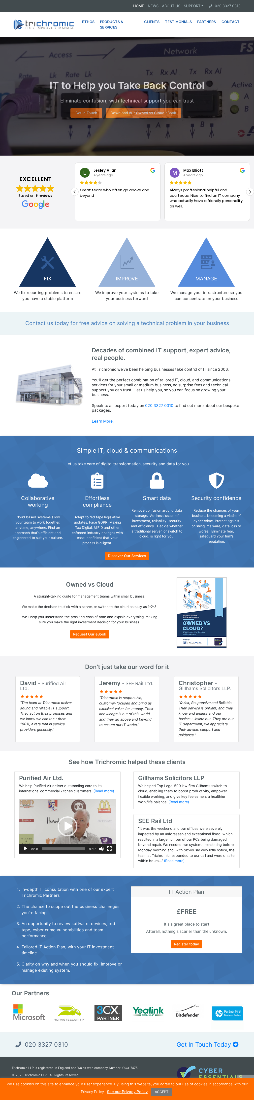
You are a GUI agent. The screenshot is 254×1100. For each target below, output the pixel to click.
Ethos (88, 22)
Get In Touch (86, 113)
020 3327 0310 (228, 6)
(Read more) (104, 791)
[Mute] (101, 848)
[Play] (25, 848)
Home (138, 6)
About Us (171, 6)
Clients (151, 22)
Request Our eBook (89, 634)
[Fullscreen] (109, 848)
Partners (206, 22)
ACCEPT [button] (161, 1092)
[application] (67, 826)
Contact (231, 22)
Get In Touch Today (205, 1044)
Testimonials (178, 22)
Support (192, 6)
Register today (186, 944)
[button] (250, 192)
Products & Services (111, 24)
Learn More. (103, 421)
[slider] (63, 848)
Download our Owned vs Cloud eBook (143, 113)
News (153, 6)
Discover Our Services (127, 556)
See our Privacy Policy (127, 1091)
